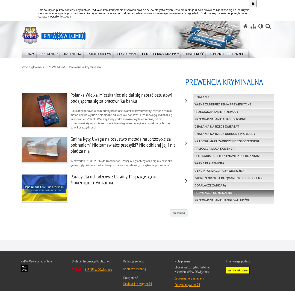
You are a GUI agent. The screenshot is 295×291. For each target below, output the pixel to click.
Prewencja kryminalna (85, 67)
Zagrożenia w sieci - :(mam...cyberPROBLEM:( (228, 178)
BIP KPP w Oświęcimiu (98, 269)
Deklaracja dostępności (137, 283)
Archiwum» (179, 213)
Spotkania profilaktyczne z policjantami (227, 156)
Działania (202, 97)
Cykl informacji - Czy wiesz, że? (219, 170)
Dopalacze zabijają (210, 185)
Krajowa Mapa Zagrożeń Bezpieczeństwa (227, 141)
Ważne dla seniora (209, 163)
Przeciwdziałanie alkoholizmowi (220, 119)
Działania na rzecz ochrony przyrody (225, 134)
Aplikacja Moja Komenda (215, 148)
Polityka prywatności (187, 284)
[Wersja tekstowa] (260, 26)
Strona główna (31, 67)
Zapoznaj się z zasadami (189, 278)
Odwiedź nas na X (24, 268)
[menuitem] (31, 53)
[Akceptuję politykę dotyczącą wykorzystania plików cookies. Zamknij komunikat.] (253, 3)
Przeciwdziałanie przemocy (216, 111)
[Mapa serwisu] (253, 26)
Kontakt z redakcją (134, 269)
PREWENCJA (55, 67)
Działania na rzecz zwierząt (217, 126)
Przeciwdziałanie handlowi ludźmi (222, 200)
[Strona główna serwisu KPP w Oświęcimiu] (245, 26)
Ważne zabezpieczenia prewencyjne (223, 104)
